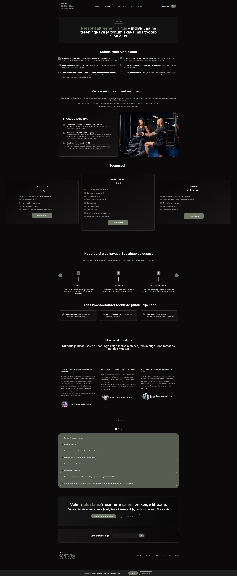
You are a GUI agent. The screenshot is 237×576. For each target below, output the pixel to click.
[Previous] (60, 275)
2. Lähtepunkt (118, 285)
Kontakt (139, 6)
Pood (131, 6)
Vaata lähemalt (146, 573)
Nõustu (133, 573)
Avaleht (97, 6)
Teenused (107, 6)
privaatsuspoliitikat (115, 573)
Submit (141, 536)
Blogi (124, 6)
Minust (118, 6)
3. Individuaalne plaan (158, 285)
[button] (114, 420)
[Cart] (173, 6)
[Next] (177, 275)
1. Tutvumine (78, 285)
